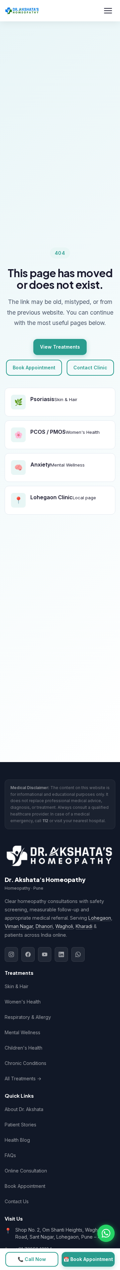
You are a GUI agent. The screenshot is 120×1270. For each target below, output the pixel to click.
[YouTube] (44, 954)
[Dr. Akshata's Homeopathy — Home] (22, 10)
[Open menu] (108, 10)
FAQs (10, 1155)
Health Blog (17, 1140)
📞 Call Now (32, 1259)
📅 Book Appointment (88, 1259)
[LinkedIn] (61, 954)
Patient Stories (20, 1124)
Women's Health (23, 1002)
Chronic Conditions (25, 1063)
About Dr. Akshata (24, 1109)
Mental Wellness (22, 1032)
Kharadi (84, 926)
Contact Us (17, 1201)
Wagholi (64, 926)
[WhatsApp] (78, 954)
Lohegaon (99, 918)
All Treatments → (23, 1078)
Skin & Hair (16, 986)
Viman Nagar (19, 926)
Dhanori (44, 926)
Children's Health (23, 1048)
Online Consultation (26, 1170)
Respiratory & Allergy (28, 1017)
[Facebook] (28, 954)
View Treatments (60, 347)
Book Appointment (34, 367)
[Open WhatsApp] (106, 1233)
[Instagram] (11, 954)
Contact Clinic (90, 367)
